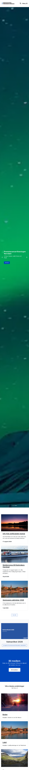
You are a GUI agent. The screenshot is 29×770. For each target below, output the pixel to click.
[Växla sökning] (20, 3)
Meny (24, 3)
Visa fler (14, 615)
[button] (2, 257)
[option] (14, 257)
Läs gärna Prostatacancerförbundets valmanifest (14, 645)
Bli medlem (7, 263)
